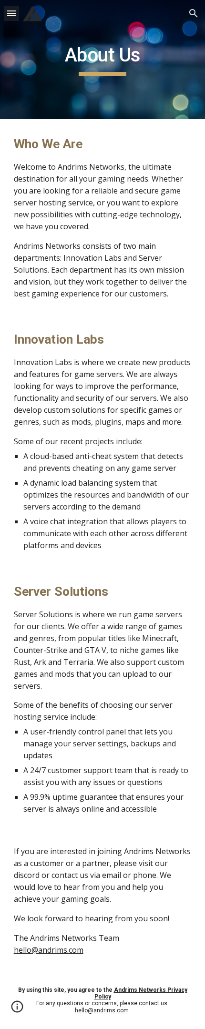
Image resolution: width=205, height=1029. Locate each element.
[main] (102, 60)
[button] (11, 13)
